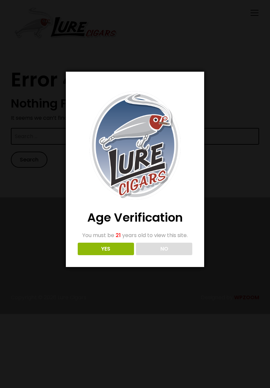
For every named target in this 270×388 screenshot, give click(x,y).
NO (164, 249)
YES (105, 249)
